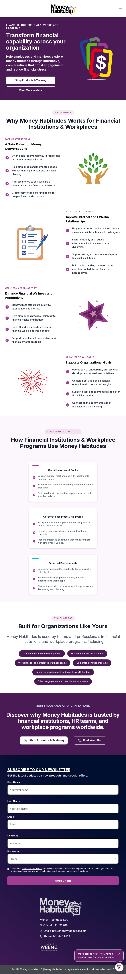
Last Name (14, 801)
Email (11, 816)
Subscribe (63, 880)
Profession (14, 851)
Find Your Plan (92, 740)
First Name (14, 782)
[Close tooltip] (119, 954)
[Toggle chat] (119, 967)
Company (12, 835)
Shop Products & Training (30, 80)
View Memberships (30, 90)
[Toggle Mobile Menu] (120, 9)
